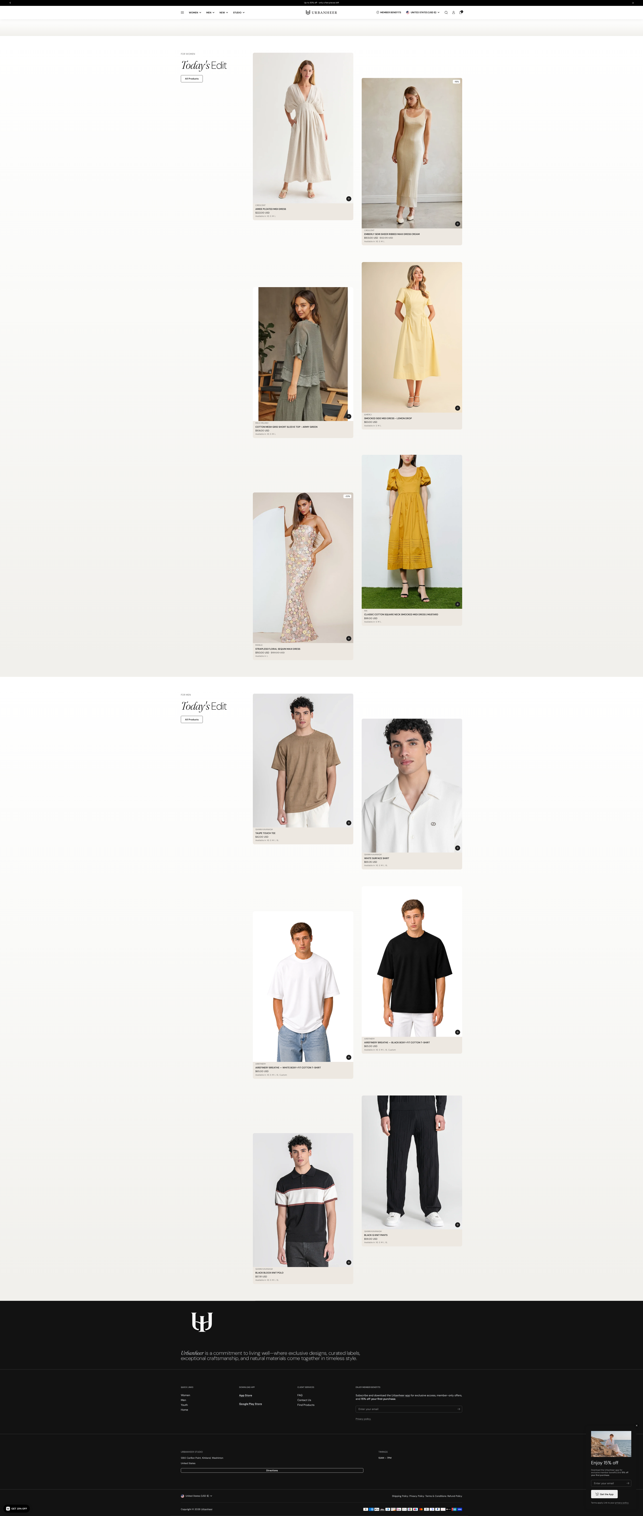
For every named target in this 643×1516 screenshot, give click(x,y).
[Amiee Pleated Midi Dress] (303, 128)
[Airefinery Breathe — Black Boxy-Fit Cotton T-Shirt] (412, 961)
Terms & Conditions (435, 1496)
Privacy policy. (363, 1418)
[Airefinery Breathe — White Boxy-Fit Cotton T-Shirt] (303, 986)
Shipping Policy (400, 1496)
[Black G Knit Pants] (412, 1162)
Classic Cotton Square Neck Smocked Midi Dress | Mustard (401, 614)
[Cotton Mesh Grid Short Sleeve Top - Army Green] (303, 354)
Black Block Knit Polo (269, 1272)
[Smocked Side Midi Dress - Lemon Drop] (412, 337)
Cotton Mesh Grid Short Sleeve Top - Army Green (286, 426)
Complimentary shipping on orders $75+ (321, 3)
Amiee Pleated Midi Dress (270, 208)
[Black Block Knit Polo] (303, 1200)
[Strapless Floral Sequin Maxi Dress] (303, 567)
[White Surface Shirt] (412, 786)
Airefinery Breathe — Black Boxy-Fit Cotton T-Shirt (397, 1042)
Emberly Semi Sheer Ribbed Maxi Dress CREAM (392, 234)
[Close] (637, 1425)
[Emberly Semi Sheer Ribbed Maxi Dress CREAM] (412, 153)
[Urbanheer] (321, 12)
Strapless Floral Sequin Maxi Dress (277, 648)
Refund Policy (454, 1496)
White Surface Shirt (376, 858)
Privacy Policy (416, 1496)
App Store (245, 1395)
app (617, 1470)
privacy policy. (622, 1502)
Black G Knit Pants (375, 1235)
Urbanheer (206, 1509)
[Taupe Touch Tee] (303, 760)
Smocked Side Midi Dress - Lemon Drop (388, 418)
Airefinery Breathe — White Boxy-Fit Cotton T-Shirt (288, 1067)
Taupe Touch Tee (265, 833)
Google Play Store (250, 1404)
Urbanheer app (400, 1395)
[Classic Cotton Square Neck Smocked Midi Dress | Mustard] (412, 532)
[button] (446, 12)
